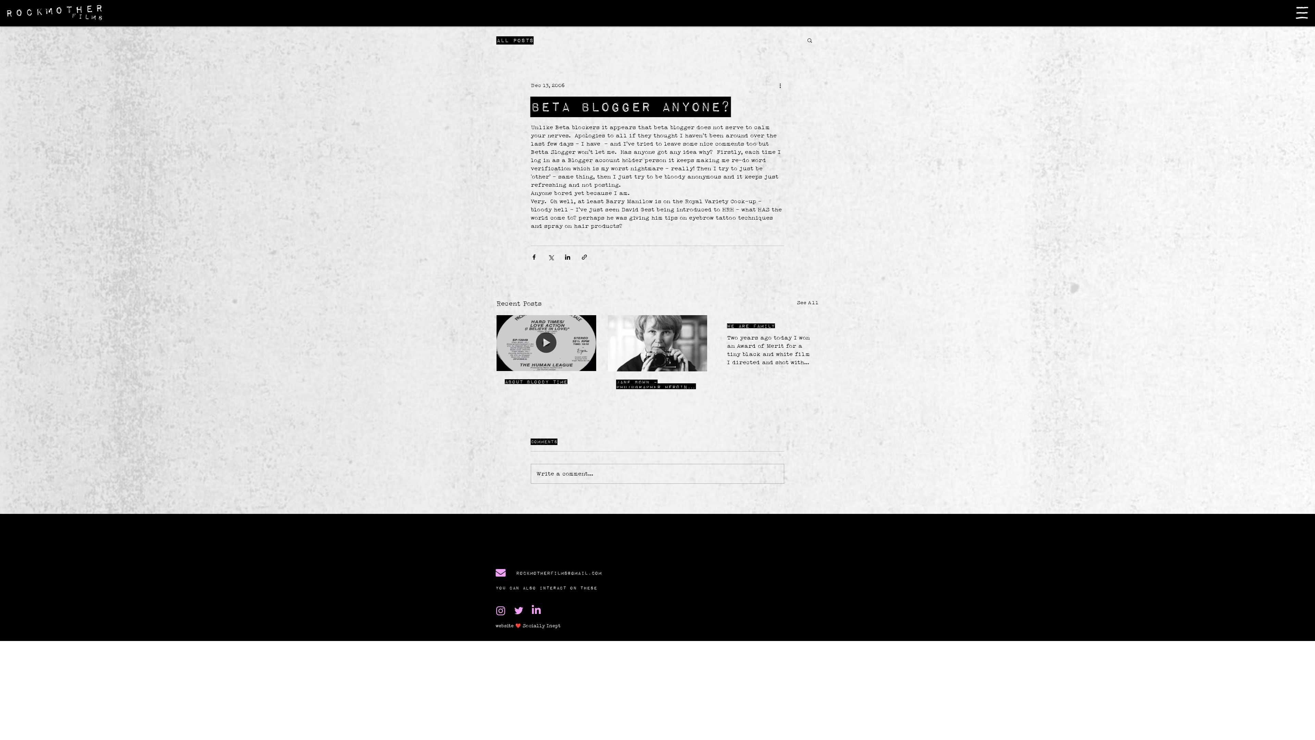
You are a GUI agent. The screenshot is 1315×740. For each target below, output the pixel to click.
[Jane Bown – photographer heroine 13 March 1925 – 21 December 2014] (657, 343)
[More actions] (780, 85)
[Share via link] (584, 257)
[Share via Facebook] (534, 257)
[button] (1302, 13)
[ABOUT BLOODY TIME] (546, 343)
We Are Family (751, 325)
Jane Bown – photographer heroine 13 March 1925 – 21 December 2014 (653, 384)
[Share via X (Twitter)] (551, 257)
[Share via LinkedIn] (567, 257)
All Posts (515, 40)
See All (807, 302)
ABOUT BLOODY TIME (536, 381)
